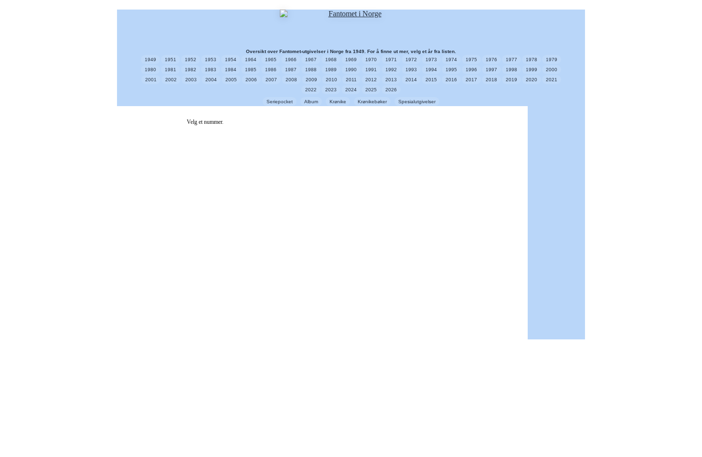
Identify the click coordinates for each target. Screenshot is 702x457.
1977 (511, 59)
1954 (230, 59)
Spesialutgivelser (417, 101)
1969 (351, 59)
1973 (431, 59)
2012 (371, 79)
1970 (371, 59)
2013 (391, 79)
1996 (471, 69)
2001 (151, 79)
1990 (351, 69)
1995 (451, 69)
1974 (451, 59)
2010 (331, 79)
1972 (411, 59)
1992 (391, 69)
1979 (551, 59)
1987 (291, 69)
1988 (311, 69)
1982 (190, 69)
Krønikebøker (372, 101)
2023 (331, 89)
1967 (311, 59)
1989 (331, 69)
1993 (411, 69)
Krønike (338, 101)
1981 (170, 69)
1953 (210, 59)
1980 (150, 69)
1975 (471, 59)
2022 (311, 89)
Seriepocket (279, 101)
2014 (411, 79)
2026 (391, 89)
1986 (271, 69)
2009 (311, 79)
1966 (291, 59)
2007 (271, 79)
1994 (431, 69)
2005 (231, 79)
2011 (351, 79)
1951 (170, 59)
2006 (251, 79)
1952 (190, 59)
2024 (351, 89)
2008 (291, 79)
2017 (471, 79)
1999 (531, 69)
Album (311, 101)
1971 (391, 59)
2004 (211, 79)
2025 (371, 89)
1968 (331, 59)
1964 (250, 59)
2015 (431, 79)
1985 (250, 69)
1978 (531, 59)
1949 (150, 59)
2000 (551, 69)
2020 (531, 79)
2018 (491, 79)
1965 (271, 59)
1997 (491, 69)
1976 (491, 59)
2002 (171, 79)
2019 (511, 79)
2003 (191, 79)
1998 (511, 69)
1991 (371, 69)
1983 (210, 69)
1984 (230, 69)
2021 (551, 79)
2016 (451, 79)
